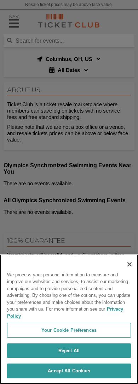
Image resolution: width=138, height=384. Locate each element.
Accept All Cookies (69, 370)
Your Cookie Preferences (69, 330)
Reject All (69, 350)
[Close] (129, 264)
